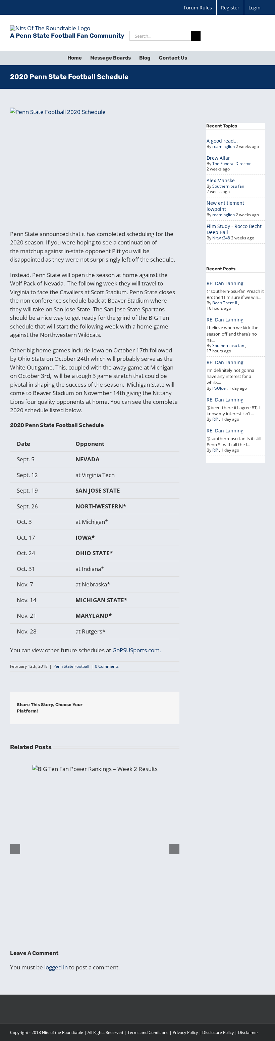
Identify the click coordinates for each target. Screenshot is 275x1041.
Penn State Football (71, 666)
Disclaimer (248, 1032)
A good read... (222, 141)
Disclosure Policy (218, 1032)
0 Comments (107, 666)
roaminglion (223, 146)
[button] (198, 58)
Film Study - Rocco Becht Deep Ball (234, 229)
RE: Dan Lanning (225, 283)
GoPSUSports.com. (136, 650)
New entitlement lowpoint (225, 206)
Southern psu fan (228, 186)
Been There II (224, 303)
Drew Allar (218, 158)
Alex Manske (221, 180)
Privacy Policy (185, 1032)
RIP (215, 419)
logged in (56, 967)
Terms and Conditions (147, 1032)
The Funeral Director (231, 163)
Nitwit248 (221, 238)
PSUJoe (219, 388)
